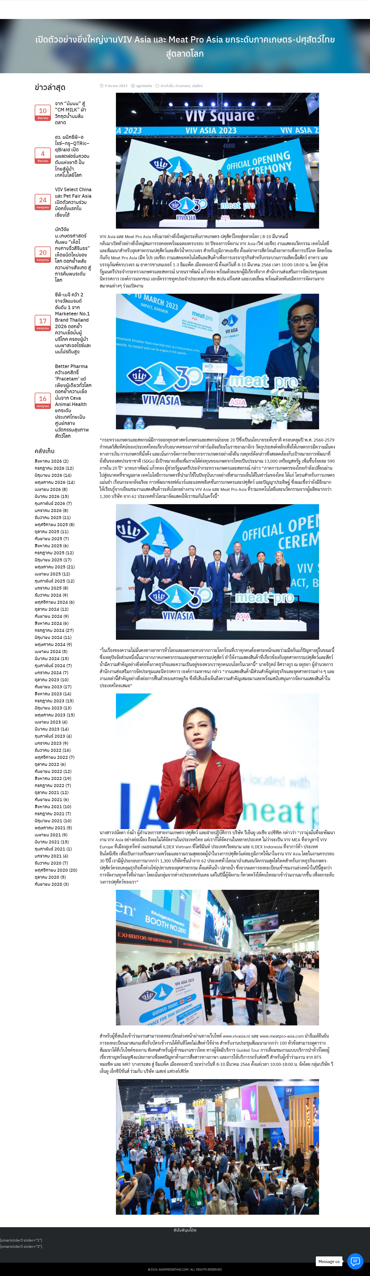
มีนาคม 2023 (47, 729)
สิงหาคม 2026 (48, 461)
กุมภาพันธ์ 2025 (50, 581)
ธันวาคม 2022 (48, 750)
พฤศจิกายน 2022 (51, 757)
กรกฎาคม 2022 (49, 785)
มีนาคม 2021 (47, 842)
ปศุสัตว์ (197, 85)
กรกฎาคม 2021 (49, 813)
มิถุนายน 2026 (48, 475)
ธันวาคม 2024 (48, 595)
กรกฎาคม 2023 (49, 701)
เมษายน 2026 (48, 489)
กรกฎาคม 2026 (49, 468)
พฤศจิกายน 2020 (51, 870)
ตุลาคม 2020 (47, 877)
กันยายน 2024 (48, 616)
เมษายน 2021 (48, 835)
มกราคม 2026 (48, 510)
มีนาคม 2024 (47, 658)
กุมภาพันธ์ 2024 (50, 665)
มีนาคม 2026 (47, 496)
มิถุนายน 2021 (48, 820)
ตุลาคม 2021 (47, 792)
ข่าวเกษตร (182, 85)
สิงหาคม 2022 (48, 778)
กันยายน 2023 (48, 686)
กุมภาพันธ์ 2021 (50, 849)
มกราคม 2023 (48, 743)
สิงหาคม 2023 (48, 693)
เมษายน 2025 (48, 574)
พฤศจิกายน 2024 (51, 602)
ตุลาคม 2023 (47, 679)
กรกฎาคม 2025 (49, 552)
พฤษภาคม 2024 (50, 644)
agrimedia (144, 85)
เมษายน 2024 (48, 651)
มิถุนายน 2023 (48, 708)
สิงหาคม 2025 (48, 545)
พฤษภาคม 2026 (50, 482)
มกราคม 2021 (48, 856)
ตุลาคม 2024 (47, 609)
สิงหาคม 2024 (48, 623)
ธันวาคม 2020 (48, 863)
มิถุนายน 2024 (48, 637)
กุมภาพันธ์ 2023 (50, 736)
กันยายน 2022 (48, 771)
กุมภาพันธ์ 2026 (50, 503)
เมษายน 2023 (48, 722)
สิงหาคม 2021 (48, 806)
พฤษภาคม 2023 (50, 715)
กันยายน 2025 (48, 538)
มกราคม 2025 (48, 588)
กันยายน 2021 (48, 799)
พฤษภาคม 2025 (50, 567)
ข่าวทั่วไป (167, 85)
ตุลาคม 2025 (47, 531)
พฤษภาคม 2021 (50, 827)
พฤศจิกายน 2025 (51, 524)
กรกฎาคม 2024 (49, 630)
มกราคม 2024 (48, 672)
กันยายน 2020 (48, 884)
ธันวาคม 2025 (48, 517)
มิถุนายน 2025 (48, 560)
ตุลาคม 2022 (47, 764)
